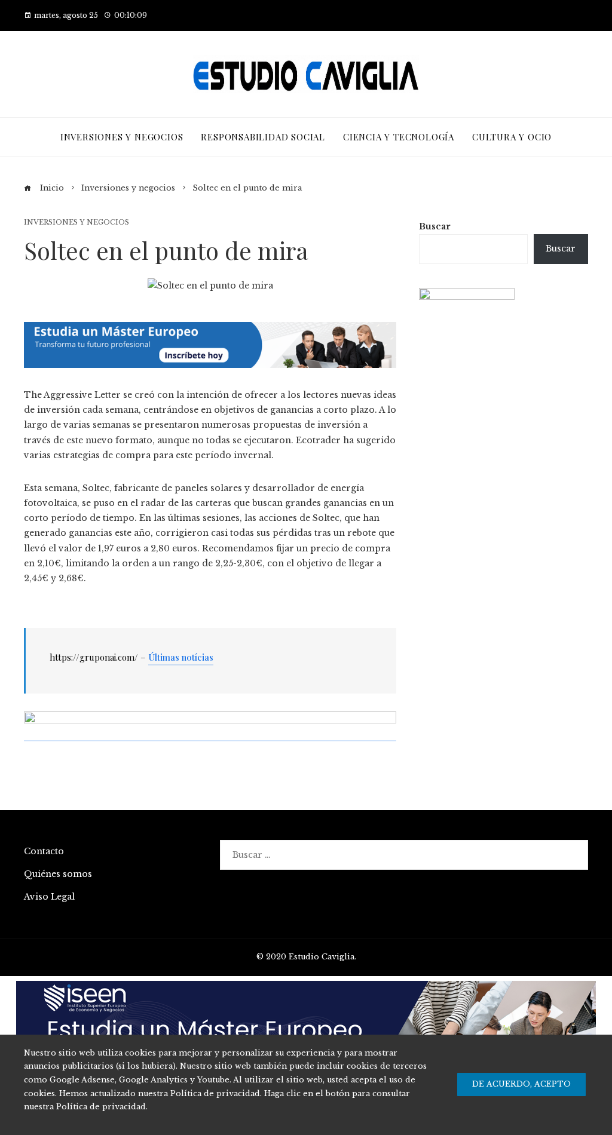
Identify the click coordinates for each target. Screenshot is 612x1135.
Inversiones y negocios (76, 222)
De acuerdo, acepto (521, 1083)
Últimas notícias (180, 657)
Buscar (435, 226)
